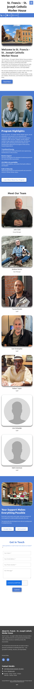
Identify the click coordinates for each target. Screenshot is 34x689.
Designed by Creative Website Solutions (17, 681)
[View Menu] (31, 3)
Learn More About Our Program (14, 180)
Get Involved (21, 529)
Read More (7, 82)
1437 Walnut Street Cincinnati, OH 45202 (14, 668)
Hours (16, 15)
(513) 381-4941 (11, 671)
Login (17, 684)
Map (9, 15)
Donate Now (7, 529)
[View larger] (17, 330)
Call (3, 15)
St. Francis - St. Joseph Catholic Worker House (17, 6)
